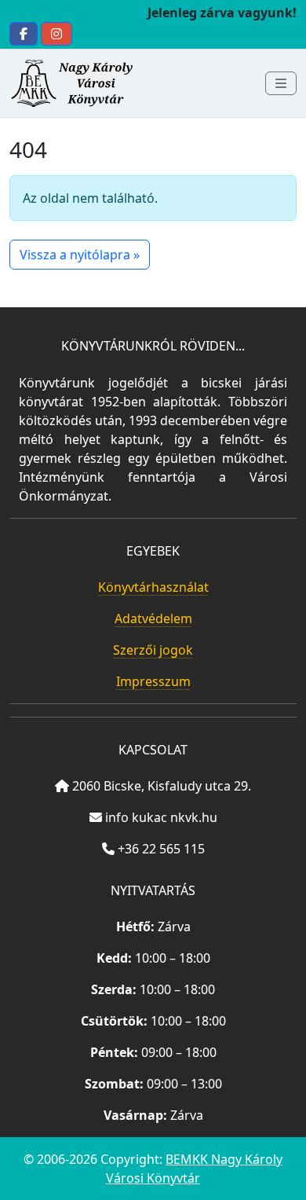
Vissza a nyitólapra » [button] (80, 254)
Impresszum (153, 681)
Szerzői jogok (153, 650)
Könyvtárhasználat (153, 587)
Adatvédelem (153, 618)
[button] (23, 34)
